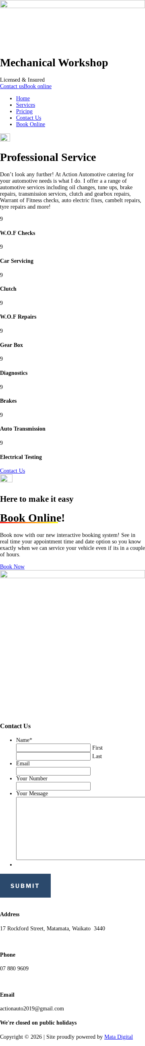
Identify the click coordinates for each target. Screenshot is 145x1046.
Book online (38, 86)
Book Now (12, 567)
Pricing (24, 111)
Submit (25, 885)
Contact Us (28, 118)
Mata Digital (118, 1037)
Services (25, 105)
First (97, 748)
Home (23, 98)
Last (97, 756)
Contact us (12, 86)
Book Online (30, 124)
